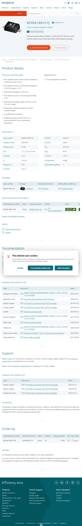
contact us (37, 366)
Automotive (6, 516)
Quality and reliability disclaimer (13, 216)
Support (34, 8)
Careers (49, 8)
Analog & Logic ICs (8, 513)
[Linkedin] (62, 483)
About (57, 8)
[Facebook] (67, 483)
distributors (64, 461)
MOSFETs (5, 503)
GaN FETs (5, 508)
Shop (42, 8)
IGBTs (4, 511)
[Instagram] (72, 483)
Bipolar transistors (8, 493)
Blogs (70, 8)
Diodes (4, 495)
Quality (26, 8)
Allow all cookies (63, 268)
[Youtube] (78, 483)
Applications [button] (16, 8)
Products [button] (5, 8)
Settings (20, 268)
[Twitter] (56, 483)
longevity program (29, 412)
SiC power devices (8, 506)
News (64, 8)
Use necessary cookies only (40, 268)
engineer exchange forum (22, 366)
